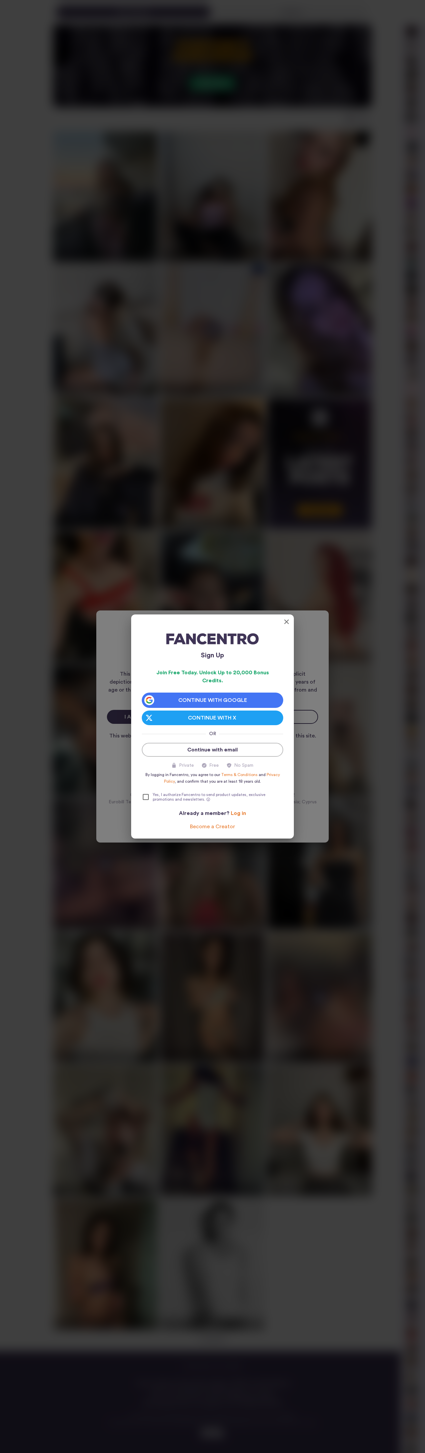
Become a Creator (212, 826)
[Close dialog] (286, 621)
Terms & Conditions (239, 775)
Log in (238, 813)
